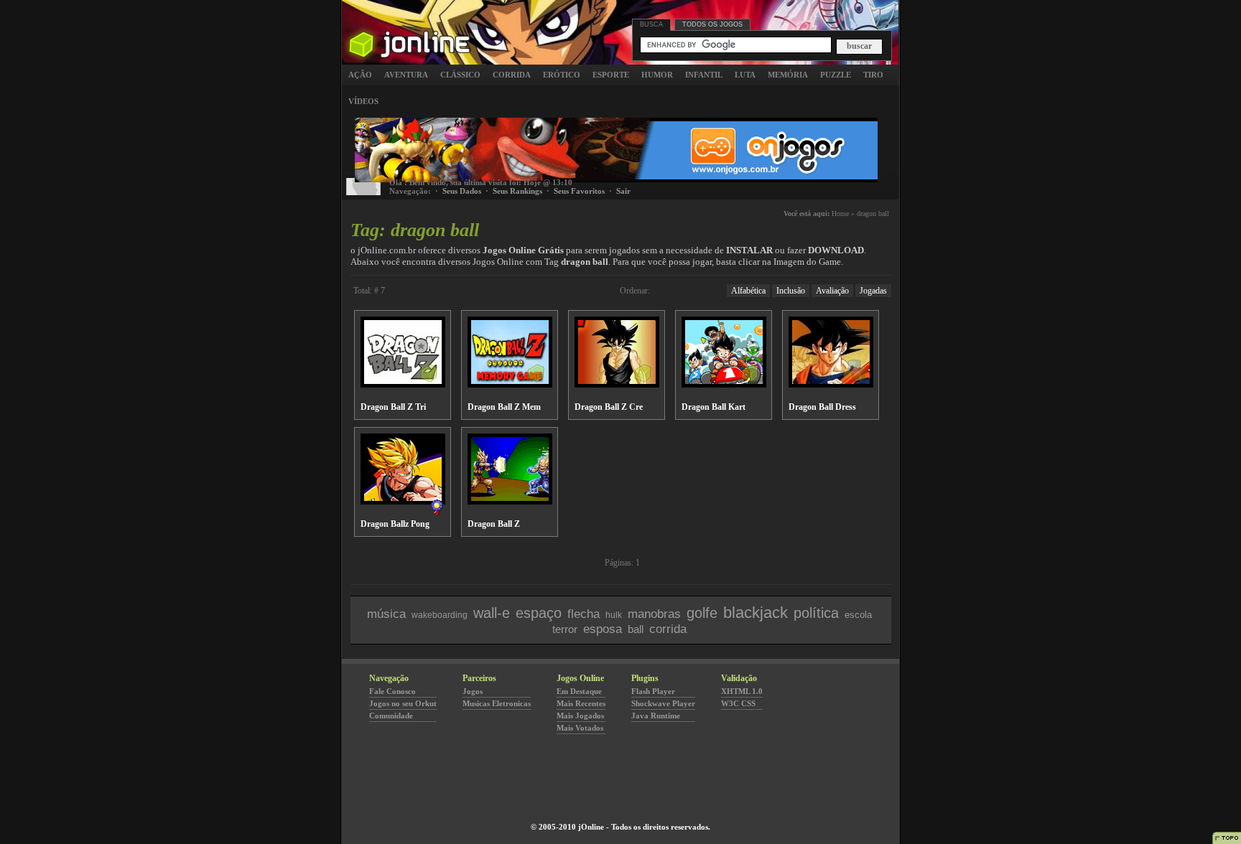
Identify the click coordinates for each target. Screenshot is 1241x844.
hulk (613, 615)
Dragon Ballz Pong (395, 524)
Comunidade (391, 715)
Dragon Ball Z (494, 524)
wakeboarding (440, 615)
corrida (668, 629)
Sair (623, 191)
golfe (702, 613)
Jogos (473, 691)
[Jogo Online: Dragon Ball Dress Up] (831, 384)
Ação (360, 74)
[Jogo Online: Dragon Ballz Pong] (403, 500)
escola (858, 614)
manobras (654, 614)
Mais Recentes (581, 703)
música (386, 614)
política (816, 613)
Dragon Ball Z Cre (609, 407)
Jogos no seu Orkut (403, 703)
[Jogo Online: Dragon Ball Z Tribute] (403, 384)
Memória (788, 74)
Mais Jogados (580, 715)
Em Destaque (579, 691)
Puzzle (835, 74)
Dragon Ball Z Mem (504, 407)
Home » (843, 213)
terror (564, 629)
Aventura (406, 74)
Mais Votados (580, 727)
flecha (583, 614)
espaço (539, 613)
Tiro (873, 74)
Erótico (561, 74)
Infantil (703, 74)
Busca (651, 24)
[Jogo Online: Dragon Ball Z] (510, 500)
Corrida (512, 74)
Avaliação (832, 291)
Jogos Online (408, 24)
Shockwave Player (663, 703)
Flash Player (653, 691)
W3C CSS (738, 703)
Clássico (460, 74)
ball (635, 629)
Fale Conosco (392, 691)
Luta (745, 74)
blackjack (755, 613)
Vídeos (363, 101)
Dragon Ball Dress (822, 407)
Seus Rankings (517, 191)
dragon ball (873, 213)
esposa (602, 629)
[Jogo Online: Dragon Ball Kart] (724, 384)
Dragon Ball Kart (713, 407)
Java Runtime (655, 715)
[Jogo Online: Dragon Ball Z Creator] (617, 384)
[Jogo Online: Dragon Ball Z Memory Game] (510, 384)
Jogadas (873, 291)
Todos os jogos (712, 24)
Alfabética (748, 291)
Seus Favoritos (579, 191)
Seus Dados (461, 191)
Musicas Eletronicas (497, 703)
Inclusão (790, 291)
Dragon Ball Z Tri (393, 407)
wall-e (491, 613)
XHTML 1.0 (742, 691)
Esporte (610, 74)
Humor (657, 74)
